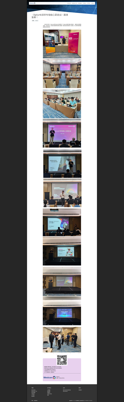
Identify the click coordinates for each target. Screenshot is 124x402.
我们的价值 (33, 390)
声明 (32, 400)
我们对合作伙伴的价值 (67, 390)
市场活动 (36, 20)
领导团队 (48, 391)
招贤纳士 (48, 392)
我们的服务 (33, 392)
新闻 (48, 395)
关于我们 (33, 395)
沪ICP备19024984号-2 (88, 400)
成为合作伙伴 (65, 391)
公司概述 (48, 390)
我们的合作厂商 (34, 391)
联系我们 (33, 396)
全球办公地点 (49, 393)
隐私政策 (35, 400)
